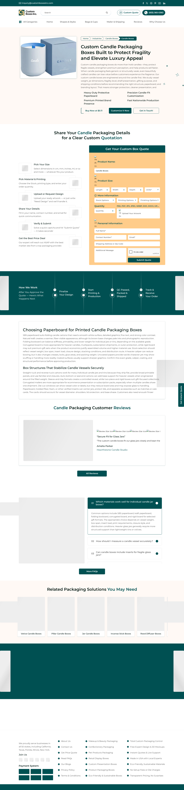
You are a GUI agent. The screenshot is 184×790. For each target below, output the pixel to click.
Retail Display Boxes (99, 758)
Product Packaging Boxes (102, 770)
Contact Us (66, 747)
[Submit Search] (107, 13)
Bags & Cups (91, 22)
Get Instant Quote (181, 395)
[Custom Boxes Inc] (28, 13)
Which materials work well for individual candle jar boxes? (122, 503)
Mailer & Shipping (116, 22)
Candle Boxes (112, 38)
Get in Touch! (146, 110)
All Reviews (92, 473)
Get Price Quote (69, 752)
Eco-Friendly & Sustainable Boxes (105, 775)
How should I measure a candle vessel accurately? (122, 541)
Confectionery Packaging (101, 747)
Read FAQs (66, 758)
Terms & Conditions (70, 775)
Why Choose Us (157, 22)
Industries (97, 38)
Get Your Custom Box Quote (127, 149)
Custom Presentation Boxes (103, 764)
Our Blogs (66, 764)
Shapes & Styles (68, 22)
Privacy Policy (68, 770)
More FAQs (92, 571)
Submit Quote (144, 260)
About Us (65, 741)
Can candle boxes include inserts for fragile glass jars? (121, 553)
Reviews (138, 22)
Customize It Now (120, 110)
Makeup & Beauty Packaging (103, 741)
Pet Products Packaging (101, 752)
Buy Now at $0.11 (93, 110)
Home (50, 22)
